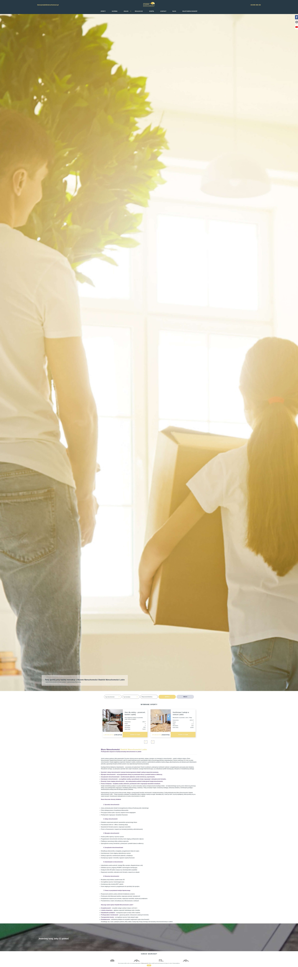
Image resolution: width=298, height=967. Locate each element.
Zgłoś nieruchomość (189, 11)
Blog (174, 11)
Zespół (151, 11)
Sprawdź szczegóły (135, 734)
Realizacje (139, 11)
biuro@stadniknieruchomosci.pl (48, 5)
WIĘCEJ (185, 696)
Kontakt (163, 11)
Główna (114, 11)
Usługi (126, 11)
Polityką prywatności (144, 963)
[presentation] (145, 741)
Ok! (149, 965)
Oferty (103, 11)
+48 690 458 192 (255, 5)
